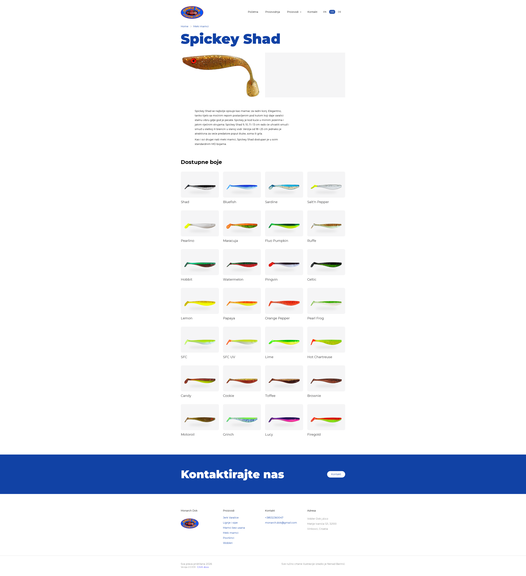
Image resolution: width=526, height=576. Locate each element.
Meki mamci (201, 26)
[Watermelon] (242, 265)
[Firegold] (326, 420)
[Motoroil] (200, 420)
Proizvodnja (272, 11)
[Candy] (200, 381)
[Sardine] (284, 187)
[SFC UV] (242, 342)
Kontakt (312, 11)
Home (184, 26)
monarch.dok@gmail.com (281, 522)
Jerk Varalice (231, 517)
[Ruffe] (326, 226)
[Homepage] (192, 12)
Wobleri (228, 543)
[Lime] (284, 342)
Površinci (228, 537)
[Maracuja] (242, 226)
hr (332, 12)
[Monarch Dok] (200, 523)
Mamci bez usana (234, 527)
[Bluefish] (242, 187)
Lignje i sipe (230, 522)
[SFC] (200, 342)
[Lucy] (284, 420)
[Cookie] (242, 381)
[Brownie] (326, 381)
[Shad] (200, 187)
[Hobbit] (200, 265)
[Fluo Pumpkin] (284, 226)
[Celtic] (326, 265)
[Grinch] (242, 420)
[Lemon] (200, 304)
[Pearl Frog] (326, 304)
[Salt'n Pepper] (326, 187)
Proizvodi (293, 11)
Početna (253, 11)
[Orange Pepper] (284, 304)
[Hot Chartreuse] (326, 342)
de (339, 12)
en (324, 12)
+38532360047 (274, 517)
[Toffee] (284, 381)
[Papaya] (242, 304)
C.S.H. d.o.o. (203, 567)
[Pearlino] (200, 226)
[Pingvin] (284, 265)
